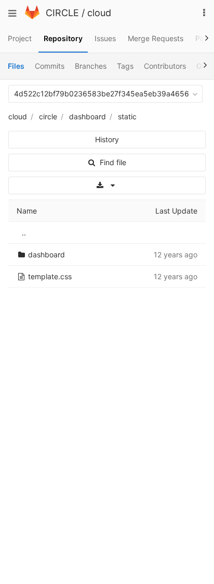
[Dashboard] (32, 16)
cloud (99, 12)
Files (16, 65)
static (127, 116)
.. (24, 232)
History (107, 139)
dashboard (87, 116)
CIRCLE (62, 12)
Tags (125, 65)
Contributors (165, 65)
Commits (49, 65)
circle (48, 116)
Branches (90, 65)
